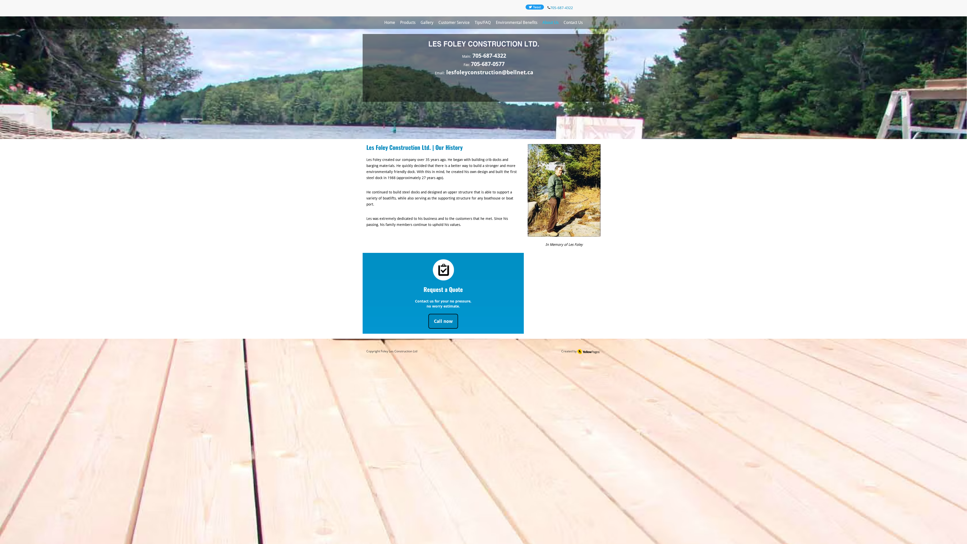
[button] (408, 22)
